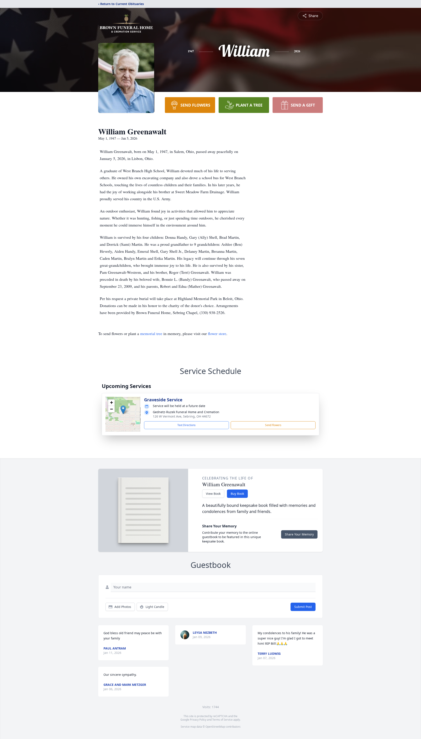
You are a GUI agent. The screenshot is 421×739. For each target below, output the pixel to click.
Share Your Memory (299, 534)
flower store (217, 333)
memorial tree (151, 333)
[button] (123, 409)
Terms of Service (222, 719)
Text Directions (186, 425)
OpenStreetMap (215, 726)
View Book (213, 493)
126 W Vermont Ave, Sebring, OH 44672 (182, 416)
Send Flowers (273, 425)
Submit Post (303, 607)
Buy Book (237, 493)
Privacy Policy (198, 719)
